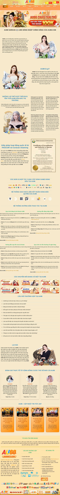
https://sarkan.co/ (35, 219)
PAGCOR (14, 152)
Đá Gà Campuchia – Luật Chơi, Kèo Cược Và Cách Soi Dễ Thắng (7, 420)
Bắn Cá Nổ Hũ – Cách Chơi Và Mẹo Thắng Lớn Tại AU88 (52, 420)
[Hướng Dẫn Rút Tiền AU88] (42, 272)
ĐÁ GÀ (42, 6)
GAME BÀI (36, 6)
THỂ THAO (18, 6)
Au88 (5, 6)
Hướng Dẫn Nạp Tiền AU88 (12, 270)
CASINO (11, 6)
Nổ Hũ (30, 6)
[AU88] (30, 2)
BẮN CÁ (24, 6)
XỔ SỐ (54, 6)
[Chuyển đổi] (2, 301)
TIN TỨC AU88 (30, 8)
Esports (48, 6)
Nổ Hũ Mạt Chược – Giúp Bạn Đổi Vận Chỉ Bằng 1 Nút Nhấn (37, 420)
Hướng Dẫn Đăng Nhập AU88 (42, 233)
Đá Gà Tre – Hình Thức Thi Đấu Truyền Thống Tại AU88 (22, 420)
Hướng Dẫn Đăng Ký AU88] (12, 240)
